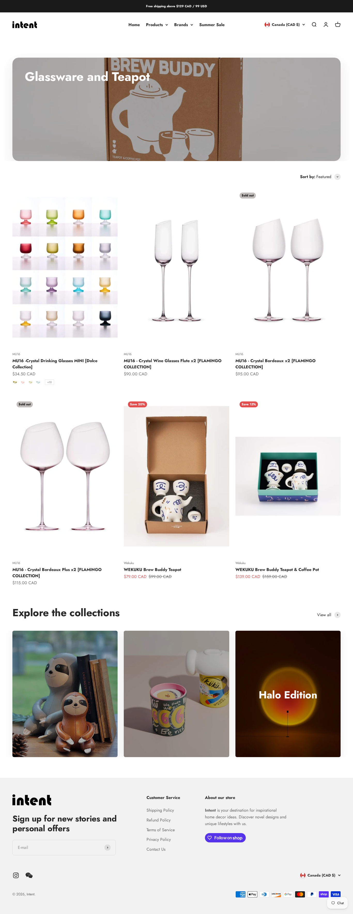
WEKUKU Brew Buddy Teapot (152, 570)
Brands (181, 25)
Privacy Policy (159, 839)
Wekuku (129, 563)
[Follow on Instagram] (15, 875)
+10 (49, 382)
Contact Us (156, 849)
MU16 (16, 354)
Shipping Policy (160, 810)
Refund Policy (159, 820)
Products (154, 25)
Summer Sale (212, 25)
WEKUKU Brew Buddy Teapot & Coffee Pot (277, 570)
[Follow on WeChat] (29, 875)
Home (134, 25)
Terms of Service (161, 830)
